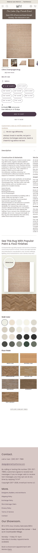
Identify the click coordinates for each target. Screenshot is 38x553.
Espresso (28, 388)
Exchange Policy (7, 500)
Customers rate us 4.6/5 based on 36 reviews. (16, 127)
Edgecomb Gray (5, 330)
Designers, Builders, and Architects (14, 493)
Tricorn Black (34, 337)
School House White (12, 337)
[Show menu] (3, 6)
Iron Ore (19, 337)
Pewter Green (12, 344)
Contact (5, 516)
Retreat (34, 344)
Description (6, 150)
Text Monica (27, 2)
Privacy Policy (6, 508)
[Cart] (35, 6)
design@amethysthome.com (13, 464)
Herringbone (10, 375)
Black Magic (27, 337)
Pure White (27, 330)
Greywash (10, 388)
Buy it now (19, 119)
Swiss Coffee (12, 322)
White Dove (5, 322)
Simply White (27, 322)
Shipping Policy (7, 496)
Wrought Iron (5, 344)
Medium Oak (28, 375)
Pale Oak (34, 322)
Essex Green (27, 344)
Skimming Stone (5, 337)
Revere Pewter (12, 330)
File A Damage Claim (9, 504)
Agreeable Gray (34, 330)
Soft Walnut (10, 401)
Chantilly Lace (19, 322)
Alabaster (19, 330)
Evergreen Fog (19, 344)
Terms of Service (8, 512)
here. (10, 549)
